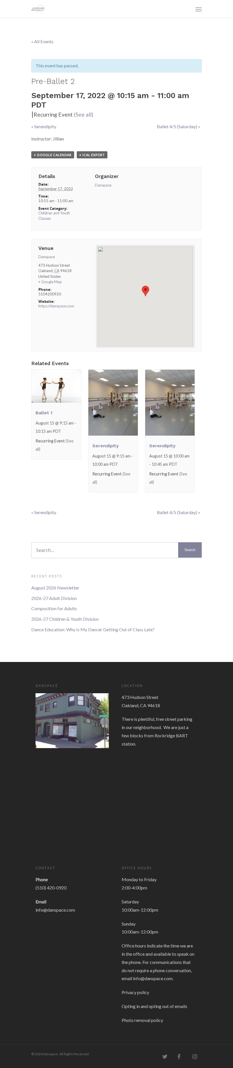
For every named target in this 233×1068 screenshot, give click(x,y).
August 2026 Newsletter (55, 587)
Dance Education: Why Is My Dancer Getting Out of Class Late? (93, 629)
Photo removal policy (142, 1020)
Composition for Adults (54, 608)
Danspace (103, 185)
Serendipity (43, 126)
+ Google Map (50, 282)
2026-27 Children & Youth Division (65, 619)
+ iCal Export (92, 155)
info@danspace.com (55, 909)
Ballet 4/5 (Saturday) (178, 126)
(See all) (83, 114)
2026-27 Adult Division (54, 598)
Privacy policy (135, 992)
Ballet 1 (44, 412)
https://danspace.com (56, 306)
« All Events (42, 41)
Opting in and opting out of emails (154, 1006)
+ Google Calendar (53, 155)
